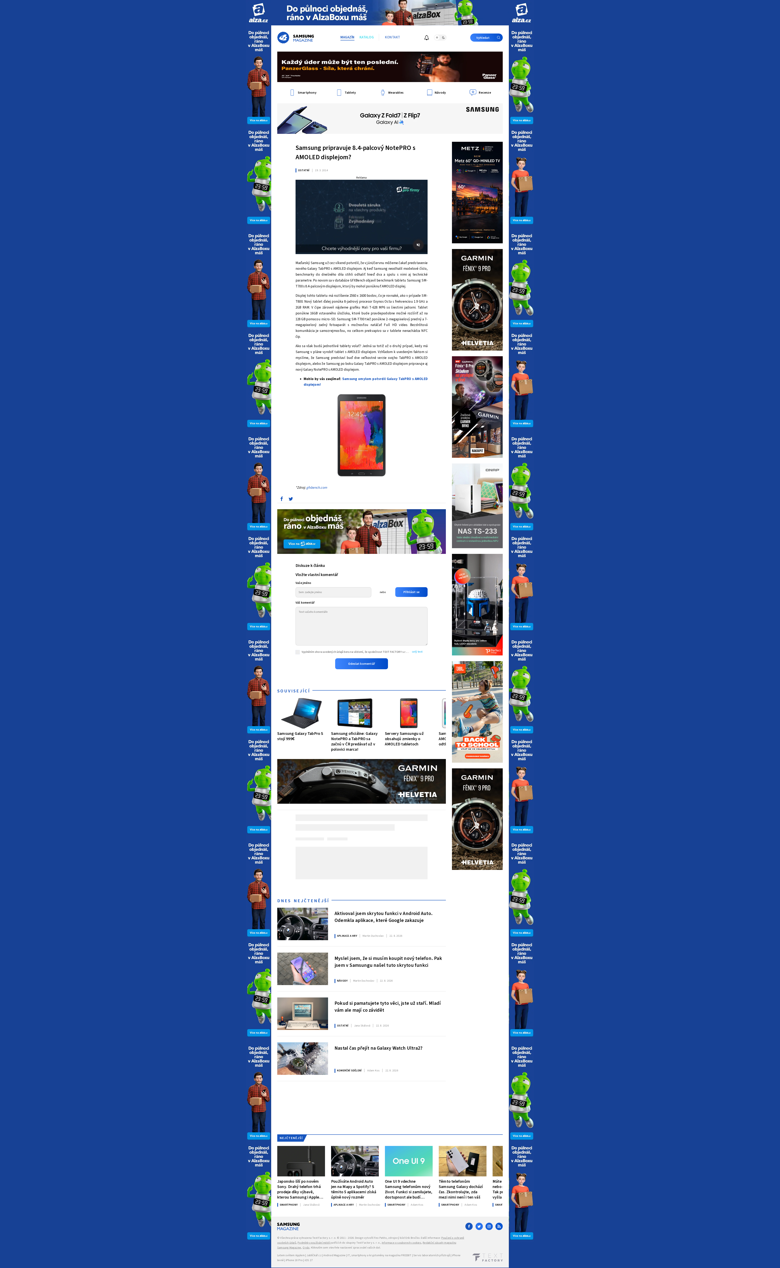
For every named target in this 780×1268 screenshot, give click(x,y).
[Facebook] (469, 1226)
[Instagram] (489, 1226)
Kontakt (392, 37)
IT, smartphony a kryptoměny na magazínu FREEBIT (379, 1255)
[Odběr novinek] (426, 38)
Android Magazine (334, 1255)
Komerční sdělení (349, 1070)
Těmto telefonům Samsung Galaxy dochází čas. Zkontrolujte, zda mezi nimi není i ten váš (461, 1189)
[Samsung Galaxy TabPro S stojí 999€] (301, 713)
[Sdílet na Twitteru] (290, 500)
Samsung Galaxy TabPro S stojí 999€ (300, 736)
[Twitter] (479, 1226)
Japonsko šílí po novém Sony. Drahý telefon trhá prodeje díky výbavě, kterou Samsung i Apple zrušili (299, 1189)
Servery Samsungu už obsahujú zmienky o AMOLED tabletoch (404, 739)
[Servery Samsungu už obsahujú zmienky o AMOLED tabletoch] (409, 713)
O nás (306, 1248)
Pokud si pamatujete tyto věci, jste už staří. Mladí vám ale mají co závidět (388, 1007)
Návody (342, 981)
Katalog (367, 37)
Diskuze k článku (310, 565)
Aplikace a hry (347, 936)
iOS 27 (309, 1260)
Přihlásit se (411, 592)
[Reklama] (258, 12)
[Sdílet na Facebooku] (281, 500)
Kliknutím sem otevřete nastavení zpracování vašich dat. (346, 1248)
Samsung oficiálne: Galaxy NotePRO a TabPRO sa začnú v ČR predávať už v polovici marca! (354, 741)
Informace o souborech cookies (401, 1243)
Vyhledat (483, 38)
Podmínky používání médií (314, 1243)
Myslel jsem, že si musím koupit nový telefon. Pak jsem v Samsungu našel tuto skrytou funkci (388, 962)
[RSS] (499, 1226)
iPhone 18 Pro (294, 1260)
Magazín (347, 37)
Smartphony (289, 1205)
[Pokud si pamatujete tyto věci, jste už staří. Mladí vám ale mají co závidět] (302, 1013)
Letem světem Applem (291, 1255)
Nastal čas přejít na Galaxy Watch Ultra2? (378, 1048)
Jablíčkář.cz (314, 1255)
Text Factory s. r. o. (324, 1238)
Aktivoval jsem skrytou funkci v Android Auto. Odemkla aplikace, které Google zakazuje (384, 917)
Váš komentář (305, 603)
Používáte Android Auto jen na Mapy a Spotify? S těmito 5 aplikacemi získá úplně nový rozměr (353, 1189)
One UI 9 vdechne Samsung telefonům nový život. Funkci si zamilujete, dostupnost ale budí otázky (408, 1189)
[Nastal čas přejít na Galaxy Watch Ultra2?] (302, 1058)
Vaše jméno (303, 583)
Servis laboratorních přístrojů (431, 1255)
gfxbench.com (316, 487)
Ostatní (303, 170)
